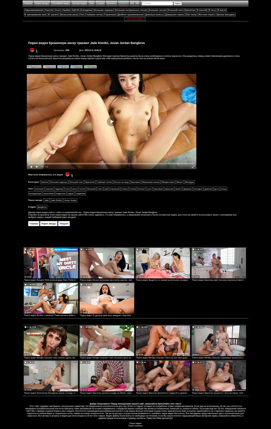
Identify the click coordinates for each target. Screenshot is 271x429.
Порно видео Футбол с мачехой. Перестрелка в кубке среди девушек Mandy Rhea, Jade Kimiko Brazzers (51, 315)
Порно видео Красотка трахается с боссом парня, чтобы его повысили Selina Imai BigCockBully (219, 393)
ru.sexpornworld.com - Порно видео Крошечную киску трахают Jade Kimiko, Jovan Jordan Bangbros (109, 212)
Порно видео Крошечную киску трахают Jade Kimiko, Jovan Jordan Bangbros (86, 43)
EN (137, 3)
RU (132, 3)
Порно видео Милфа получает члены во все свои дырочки (163, 358)
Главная (28, 3)
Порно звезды (42, 3)
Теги (91, 3)
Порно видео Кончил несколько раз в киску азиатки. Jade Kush (107, 280)
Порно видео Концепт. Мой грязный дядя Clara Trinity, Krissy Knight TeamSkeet (51, 280)
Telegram (123, 3)
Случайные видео (60, 3)
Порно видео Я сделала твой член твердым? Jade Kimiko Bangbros (107, 315)
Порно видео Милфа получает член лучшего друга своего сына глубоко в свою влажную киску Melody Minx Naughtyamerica (51, 358)
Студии (100, 3)
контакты (141, 418)
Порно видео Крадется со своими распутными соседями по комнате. (163, 280)
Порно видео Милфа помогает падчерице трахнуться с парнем (219, 358)
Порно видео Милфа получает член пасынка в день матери (107, 358)
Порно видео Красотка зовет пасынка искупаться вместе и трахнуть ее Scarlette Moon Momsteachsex (219, 280)
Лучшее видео (79, 3)
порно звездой (68, 217)
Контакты (111, 3)
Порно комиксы (135, 425)
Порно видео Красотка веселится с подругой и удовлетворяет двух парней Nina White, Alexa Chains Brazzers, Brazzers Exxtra (163, 393)
